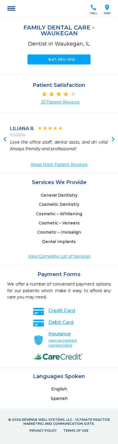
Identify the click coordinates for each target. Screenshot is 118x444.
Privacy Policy (43, 431)
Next (5, 139)
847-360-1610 (59, 59)
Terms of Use (75, 431)
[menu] (11, 8)
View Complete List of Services (59, 256)
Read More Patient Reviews (59, 164)
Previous (113, 139)
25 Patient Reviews (60, 102)
